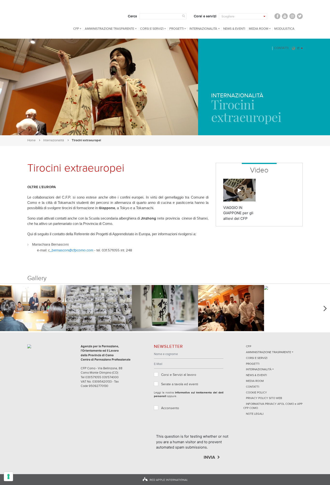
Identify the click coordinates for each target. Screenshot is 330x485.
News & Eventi (234, 28)
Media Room (258, 28)
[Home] (45, 19)
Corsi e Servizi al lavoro (178, 375)
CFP (76, 28)
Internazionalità (203, 28)
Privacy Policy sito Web (264, 398)
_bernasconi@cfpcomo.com (71, 250)
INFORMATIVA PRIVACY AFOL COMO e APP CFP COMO (272, 406)
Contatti (281, 48)
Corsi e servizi (205, 16)
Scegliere (228, 16)
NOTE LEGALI (255, 414)
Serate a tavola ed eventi (179, 384)
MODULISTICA (284, 28)
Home (31, 140)
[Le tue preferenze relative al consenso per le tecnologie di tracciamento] (8, 476)
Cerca (132, 16)
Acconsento (170, 408)
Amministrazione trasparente (109, 28)
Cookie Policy (256, 392)
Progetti (176, 28)
